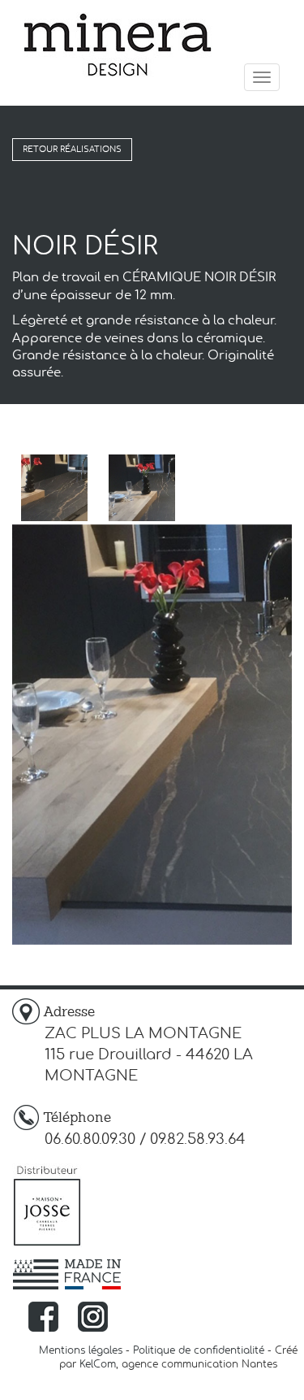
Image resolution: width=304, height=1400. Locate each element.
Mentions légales (80, 1350)
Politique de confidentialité (198, 1350)
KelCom (97, 1364)
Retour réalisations (72, 150)
